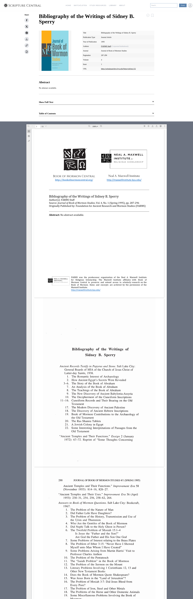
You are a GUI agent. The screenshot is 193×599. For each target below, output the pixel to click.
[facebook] (26, 20)
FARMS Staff (106, 46)
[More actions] (165, 126)
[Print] (160, 126)
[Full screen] (148, 126)
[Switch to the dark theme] (144, 126)
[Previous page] (32, 126)
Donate (183, 5)
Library (112, 5)
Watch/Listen (80, 5)
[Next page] (46, 126)
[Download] (156, 126)
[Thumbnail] (29, 131)
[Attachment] (29, 141)
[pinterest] (26, 33)
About (122, 5)
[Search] (28, 126)
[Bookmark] (29, 136)
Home (68, 5)
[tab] (29, 131)
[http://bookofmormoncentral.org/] (74, 179)
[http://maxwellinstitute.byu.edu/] (124, 179)
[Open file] (152, 126)
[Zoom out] (89, 126)
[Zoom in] (101, 126)
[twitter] (26, 26)
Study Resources (98, 5)
